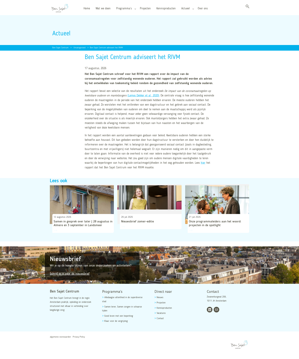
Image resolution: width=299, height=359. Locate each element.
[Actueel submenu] (193, 9)
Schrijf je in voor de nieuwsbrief (70, 273)
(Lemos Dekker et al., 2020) (143, 95)
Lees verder (58, 236)
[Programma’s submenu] (135, 9)
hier (203, 163)
